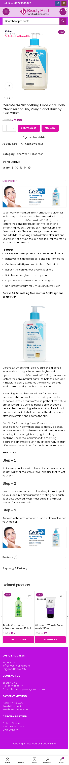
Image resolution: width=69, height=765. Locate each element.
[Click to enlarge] (9, 86)
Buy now (50, 128)
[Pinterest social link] (21, 168)
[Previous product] (5, 98)
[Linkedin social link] (25, 168)
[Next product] (13, 98)
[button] (18, 639)
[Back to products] (9, 98)
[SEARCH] (62, 21)
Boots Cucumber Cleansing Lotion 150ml (17, 627)
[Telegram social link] (29, 168)
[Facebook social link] (57, 3)
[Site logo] (34, 11)
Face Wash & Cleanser (29, 154)
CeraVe (15, 161)
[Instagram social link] (63, 3)
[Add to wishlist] (29, 596)
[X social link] (16, 168)
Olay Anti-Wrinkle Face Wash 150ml (49, 627)
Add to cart (29, 128)
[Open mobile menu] (6, 11)
